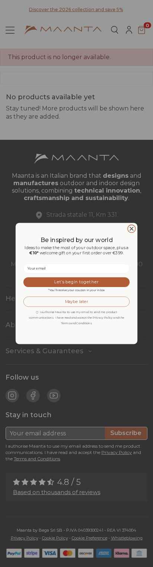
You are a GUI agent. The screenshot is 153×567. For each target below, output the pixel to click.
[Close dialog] (132, 229)
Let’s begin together (76, 282)
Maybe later (76, 301)
